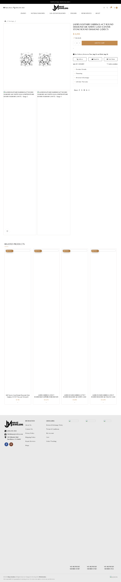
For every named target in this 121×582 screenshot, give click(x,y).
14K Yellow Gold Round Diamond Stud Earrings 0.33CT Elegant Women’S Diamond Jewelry (18, 397)
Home (5, 21)
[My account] (104, 8)
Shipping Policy (30, 437)
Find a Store (9, 8)
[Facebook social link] (79, 90)
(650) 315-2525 (19, 8)
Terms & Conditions (52, 429)
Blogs (27, 445)
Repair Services (30, 441)
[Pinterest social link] (84, 90)
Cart (47, 437)
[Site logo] (60, 7)
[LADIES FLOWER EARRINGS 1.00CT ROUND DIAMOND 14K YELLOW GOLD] (103, 321)
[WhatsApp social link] (89, 90)
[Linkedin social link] (87, 90)
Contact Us (29, 429)
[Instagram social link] (11, 444)
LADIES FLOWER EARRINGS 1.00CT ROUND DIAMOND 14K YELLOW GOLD (103, 396)
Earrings (11, 21)
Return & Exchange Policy (54, 425)
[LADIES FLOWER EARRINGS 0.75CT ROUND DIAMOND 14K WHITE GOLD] (75, 321)
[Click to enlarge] (7, 231)
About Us (28, 425)
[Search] (107, 8)
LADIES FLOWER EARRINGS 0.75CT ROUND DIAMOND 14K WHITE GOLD (74, 396)
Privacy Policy (29, 433)
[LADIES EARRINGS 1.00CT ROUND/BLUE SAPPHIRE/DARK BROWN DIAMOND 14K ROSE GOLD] (46, 321)
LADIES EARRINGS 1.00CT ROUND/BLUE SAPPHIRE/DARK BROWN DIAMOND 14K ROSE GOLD (46, 397)
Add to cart (100, 43)
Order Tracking (51, 441)
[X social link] (82, 90)
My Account (50, 433)
